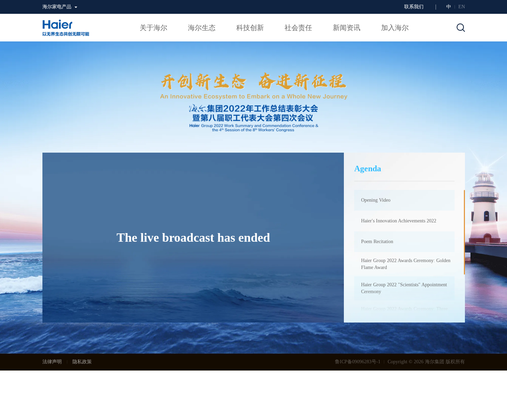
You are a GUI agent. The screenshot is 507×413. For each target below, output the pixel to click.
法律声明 (52, 361)
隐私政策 (82, 361)
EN (461, 6)
